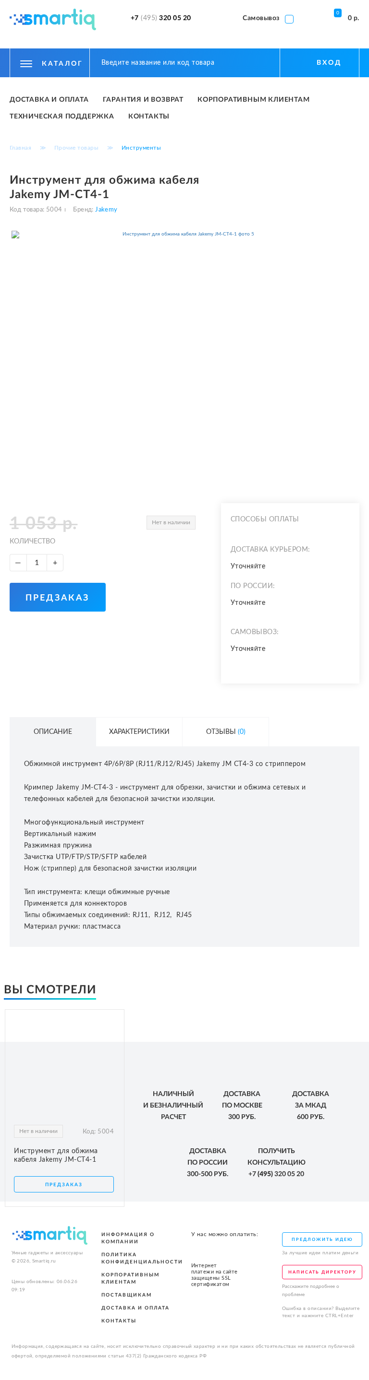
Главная (21, 148)
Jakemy (106, 210)
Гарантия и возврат (143, 99)
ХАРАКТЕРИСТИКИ (139, 732)
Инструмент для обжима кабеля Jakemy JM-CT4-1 (56, 1155)
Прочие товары (76, 148)
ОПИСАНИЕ (53, 732)
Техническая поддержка (62, 116)
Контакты (149, 116)
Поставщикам (126, 1295)
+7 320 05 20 (161, 18)
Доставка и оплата (49, 99)
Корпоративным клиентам (253, 99)
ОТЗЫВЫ (226, 732)
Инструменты (141, 148)
